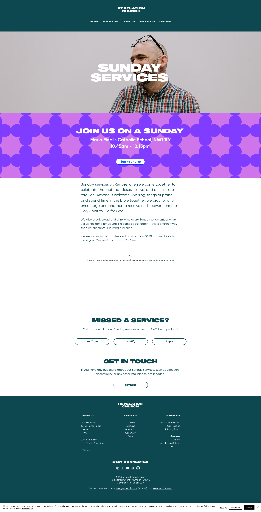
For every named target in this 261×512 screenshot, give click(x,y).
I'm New (130, 422)
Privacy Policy (172, 429)
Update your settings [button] (163, 260)
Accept (249, 507)
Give (130, 436)
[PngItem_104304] (138, 468)
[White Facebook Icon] (123, 468)
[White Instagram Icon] (118, 468)
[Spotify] (133, 468)
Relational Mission (170, 422)
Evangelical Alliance (126, 488)
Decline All (235, 507)
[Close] (257, 507)
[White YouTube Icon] (128, 468)
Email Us (85, 449)
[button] (110, 21)
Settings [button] (223, 507)
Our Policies (173, 425)
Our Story (130, 432)
